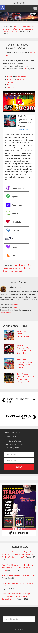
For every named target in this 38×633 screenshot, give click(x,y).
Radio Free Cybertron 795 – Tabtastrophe (24, 334)
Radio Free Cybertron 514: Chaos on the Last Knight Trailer (24, 349)
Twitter (15, 305)
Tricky (9, 79)
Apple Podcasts (18, 188)
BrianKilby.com (5, 313)
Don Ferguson (12, 87)
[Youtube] (20, 3)
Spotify (15, 197)
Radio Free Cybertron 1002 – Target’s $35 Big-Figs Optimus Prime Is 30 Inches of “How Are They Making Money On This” (18, 554)
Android (15, 213)
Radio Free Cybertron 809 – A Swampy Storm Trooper (24, 363)
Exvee (25, 69)
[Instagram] (17, 3)
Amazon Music (17, 205)
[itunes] (23, 3)
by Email (15, 230)
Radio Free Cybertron (23, 265)
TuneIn (14, 239)
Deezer (14, 247)
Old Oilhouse (21, 76)
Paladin (10, 82)
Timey (9, 76)
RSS (14, 256)
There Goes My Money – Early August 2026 (18, 575)
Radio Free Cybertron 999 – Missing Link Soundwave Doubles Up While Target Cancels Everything (17, 596)
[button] (2, 7)
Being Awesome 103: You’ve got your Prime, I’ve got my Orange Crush (25, 378)
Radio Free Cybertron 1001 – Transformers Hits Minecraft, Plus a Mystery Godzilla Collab (18, 567)
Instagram (16, 307)
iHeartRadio (16, 222)
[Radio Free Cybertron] (19, 16)
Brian (9, 84)
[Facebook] (14, 3)
